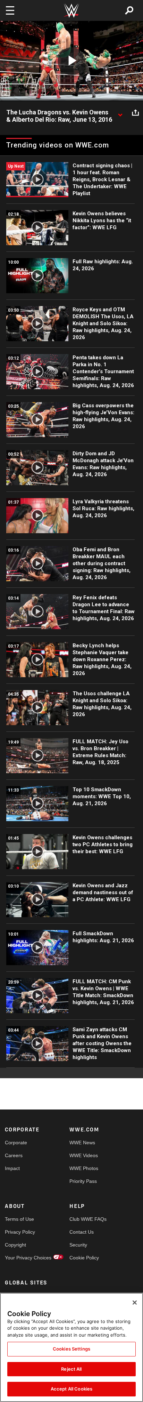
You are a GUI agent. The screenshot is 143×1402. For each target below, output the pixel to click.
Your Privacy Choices (21, 1257)
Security (78, 1245)
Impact (12, 1168)
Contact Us (81, 1232)
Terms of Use (19, 1219)
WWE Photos (83, 1168)
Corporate (16, 1142)
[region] (71, 1347)
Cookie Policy (84, 1257)
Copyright (15, 1245)
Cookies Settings (71, 1349)
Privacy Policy (20, 1232)
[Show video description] (120, 112)
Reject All (71, 1369)
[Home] (71, 10)
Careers (14, 1155)
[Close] (134, 1302)
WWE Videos (83, 1155)
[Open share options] (135, 112)
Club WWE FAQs (85, 1219)
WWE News (82, 1142)
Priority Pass (83, 1181)
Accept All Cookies (71, 1389)
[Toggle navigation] (10, 10)
